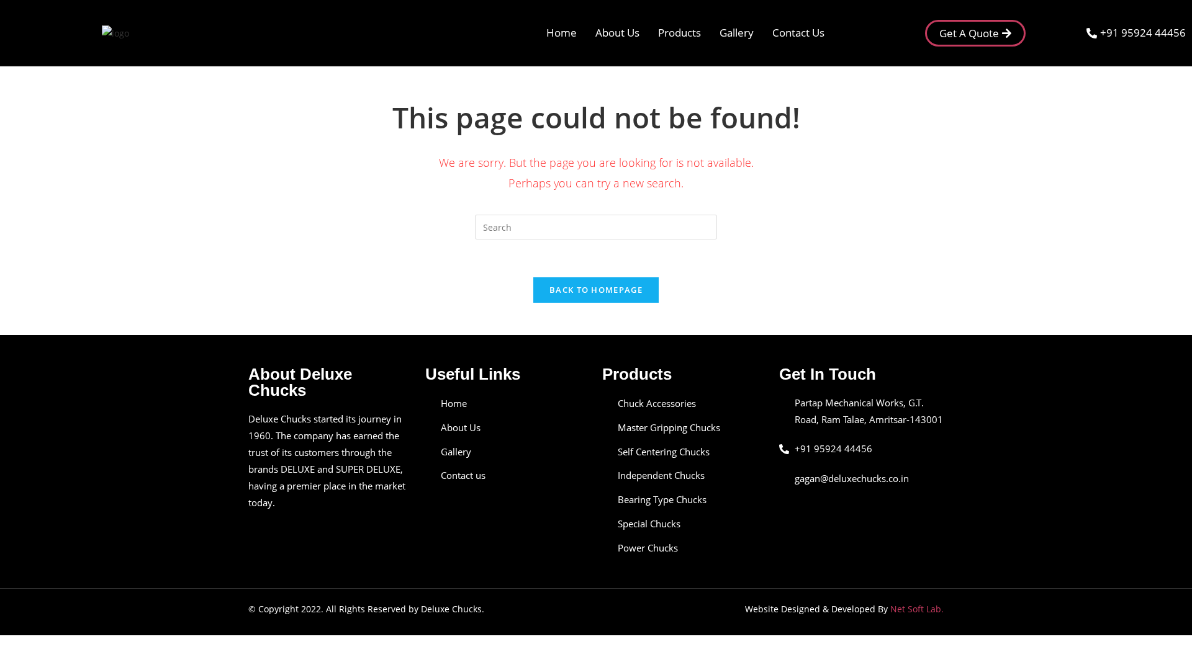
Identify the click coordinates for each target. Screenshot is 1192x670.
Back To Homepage (596, 289)
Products (679, 32)
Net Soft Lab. (917, 609)
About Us (617, 32)
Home (561, 32)
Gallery (737, 32)
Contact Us (798, 32)
